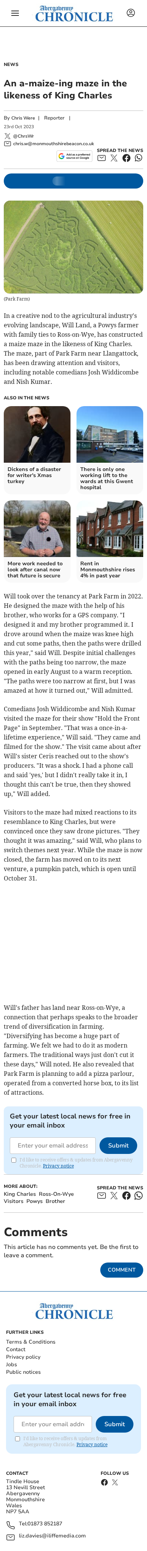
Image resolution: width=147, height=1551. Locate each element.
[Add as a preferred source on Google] (74, 156)
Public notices (23, 1372)
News (11, 64)
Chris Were (23, 118)
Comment (122, 1269)
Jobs (11, 1364)
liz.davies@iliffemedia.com (52, 1536)
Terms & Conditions (30, 1341)
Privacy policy (23, 1357)
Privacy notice (58, 1166)
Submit (118, 1145)
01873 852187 (45, 1524)
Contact (15, 1349)
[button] (15, 13)
